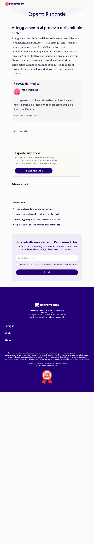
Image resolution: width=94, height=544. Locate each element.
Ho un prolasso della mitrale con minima (34, 249)
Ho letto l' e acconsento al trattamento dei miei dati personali (48, 305)
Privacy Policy (49, 404)
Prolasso (36, 38)
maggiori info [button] (20, 532)
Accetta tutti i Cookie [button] (67, 539)
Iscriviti (47, 313)
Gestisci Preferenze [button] (41, 539)
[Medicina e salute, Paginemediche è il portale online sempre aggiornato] (14, 4)
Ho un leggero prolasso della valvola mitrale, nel (37, 260)
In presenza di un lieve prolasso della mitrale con (37, 265)
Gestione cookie (61, 404)
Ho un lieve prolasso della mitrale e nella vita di (37, 255)
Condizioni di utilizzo (35, 404)
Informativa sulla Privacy (34, 305)
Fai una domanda (34, 170)
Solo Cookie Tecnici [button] (15, 539)
